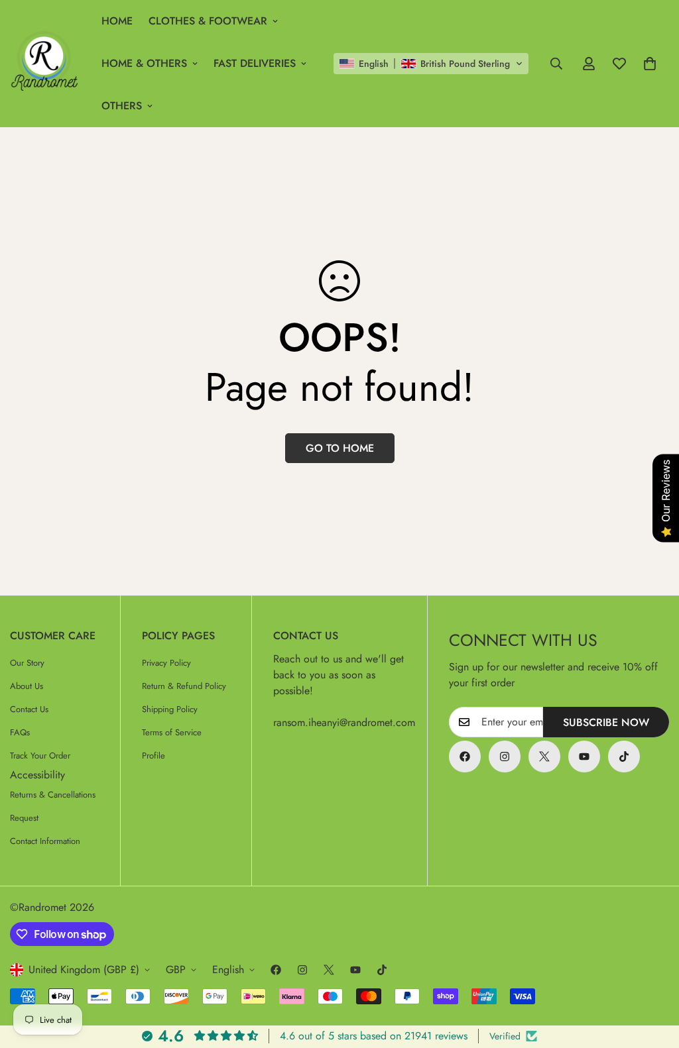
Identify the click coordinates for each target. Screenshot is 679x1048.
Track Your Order (40, 755)
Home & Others (144, 63)
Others (121, 105)
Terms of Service (172, 732)
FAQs (20, 732)
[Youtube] (584, 756)
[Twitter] (544, 756)
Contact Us (29, 709)
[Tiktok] (624, 756)
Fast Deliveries (255, 63)
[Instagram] (505, 756)
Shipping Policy (170, 709)
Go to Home (340, 448)
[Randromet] (46, 64)
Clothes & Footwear (208, 20)
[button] (431, 63)
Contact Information (45, 841)
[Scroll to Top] (653, 976)
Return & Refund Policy (184, 686)
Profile (153, 755)
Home (117, 20)
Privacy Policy (166, 662)
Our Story (27, 662)
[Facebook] (465, 756)
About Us (26, 686)
